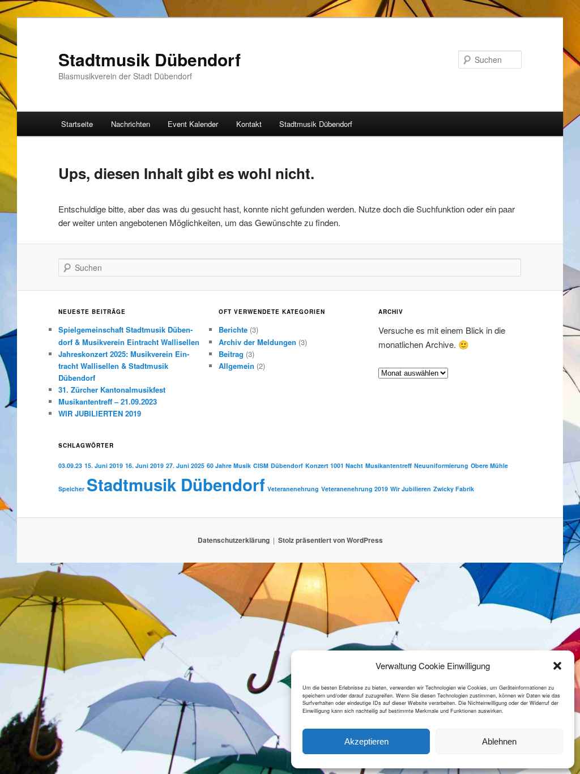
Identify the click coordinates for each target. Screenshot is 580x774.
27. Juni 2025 (185, 465)
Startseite (77, 123)
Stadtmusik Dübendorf (149, 59)
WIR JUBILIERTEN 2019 (99, 413)
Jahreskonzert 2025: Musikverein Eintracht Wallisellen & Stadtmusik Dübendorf (123, 365)
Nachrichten (130, 123)
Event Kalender (193, 123)
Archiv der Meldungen (257, 342)
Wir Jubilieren (410, 488)
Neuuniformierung (441, 465)
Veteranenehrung (293, 488)
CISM (260, 465)
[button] (557, 665)
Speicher (71, 488)
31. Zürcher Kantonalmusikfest (111, 389)
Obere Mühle (489, 465)
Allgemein (236, 365)
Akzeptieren (366, 741)
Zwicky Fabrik (453, 488)
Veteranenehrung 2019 (354, 488)
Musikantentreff (388, 465)
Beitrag (231, 353)
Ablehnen (499, 741)
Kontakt (249, 123)
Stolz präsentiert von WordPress (330, 540)
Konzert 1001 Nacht (334, 465)
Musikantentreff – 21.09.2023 (107, 401)
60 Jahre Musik (229, 465)
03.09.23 (70, 465)
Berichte (233, 329)
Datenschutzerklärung (234, 540)
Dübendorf (287, 465)
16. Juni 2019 (144, 465)
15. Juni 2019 (103, 465)
